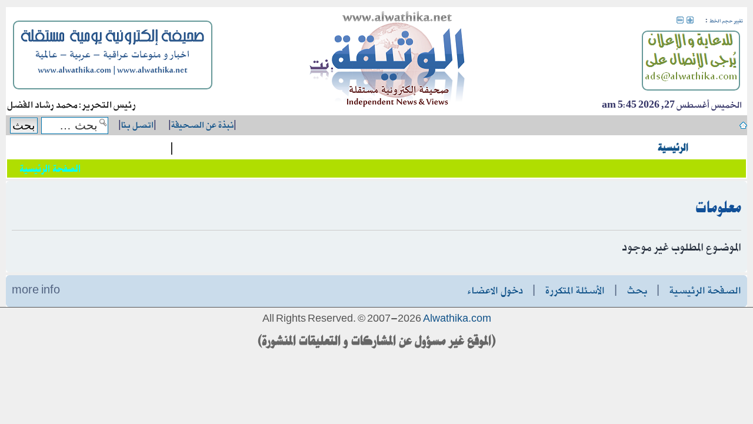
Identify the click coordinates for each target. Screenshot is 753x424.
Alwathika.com (457, 319)
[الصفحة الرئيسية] (388, 61)
